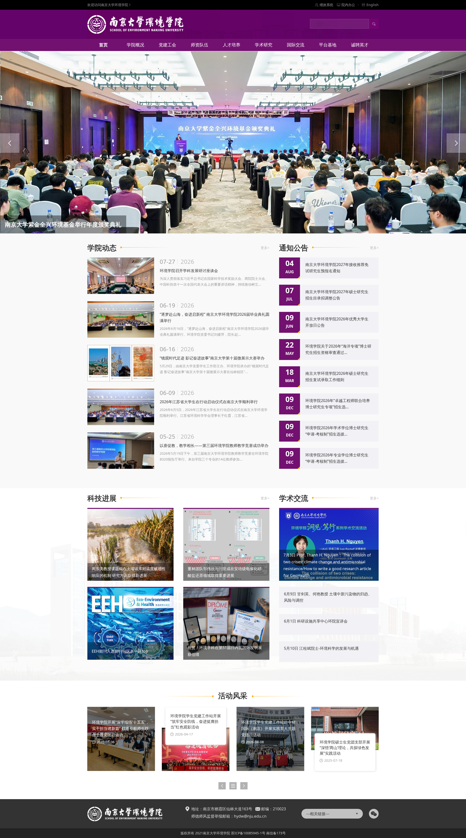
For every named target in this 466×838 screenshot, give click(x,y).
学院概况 (135, 45)
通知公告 (293, 248)
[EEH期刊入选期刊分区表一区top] (130, 624)
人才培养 (231, 45)
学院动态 (101, 248)
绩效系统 (326, 4)
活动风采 (232, 696)
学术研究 (263, 45)
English (372, 4)
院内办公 (348, 4)
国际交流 (295, 45)
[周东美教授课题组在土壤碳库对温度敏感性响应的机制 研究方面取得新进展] (130, 546)
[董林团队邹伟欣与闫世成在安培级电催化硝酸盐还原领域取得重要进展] (226, 544)
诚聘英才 (359, 45)
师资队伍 (199, 45)
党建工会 (167, 45)
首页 (103, 45)
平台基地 (327, 45)
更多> (265, 247)
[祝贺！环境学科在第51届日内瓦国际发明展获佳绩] (226, 623)
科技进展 (101, 498)
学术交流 (293, 498)
